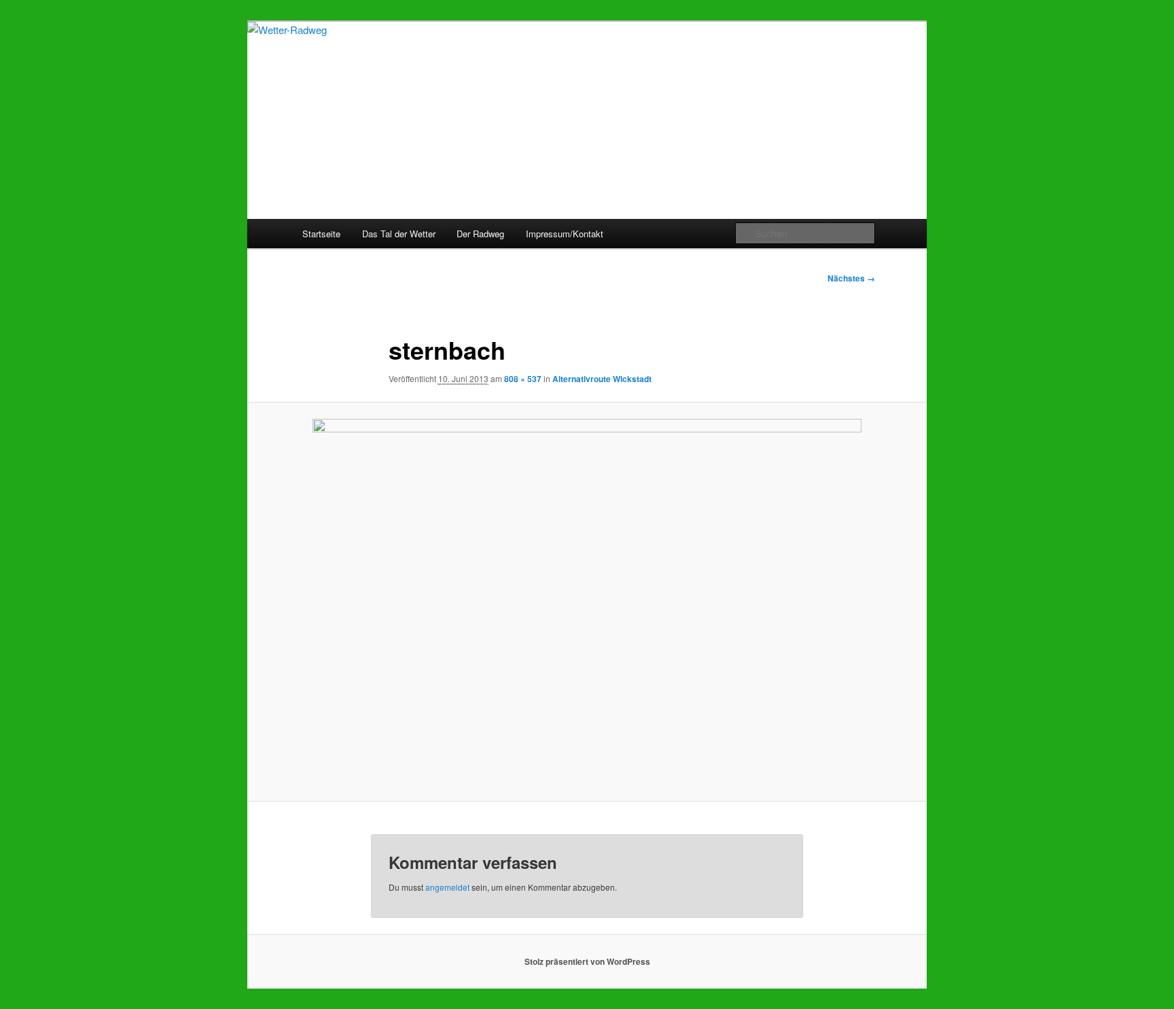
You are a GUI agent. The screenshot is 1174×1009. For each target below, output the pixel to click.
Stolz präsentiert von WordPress (587, 961)
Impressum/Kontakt (564, 233)
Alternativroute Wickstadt (602, 379)
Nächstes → (851, 278)
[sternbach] (587, 601)
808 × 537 (522, 379)
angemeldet (447, 887)
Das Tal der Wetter (398, 233)
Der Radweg (480, 233)
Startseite (321, 233)
